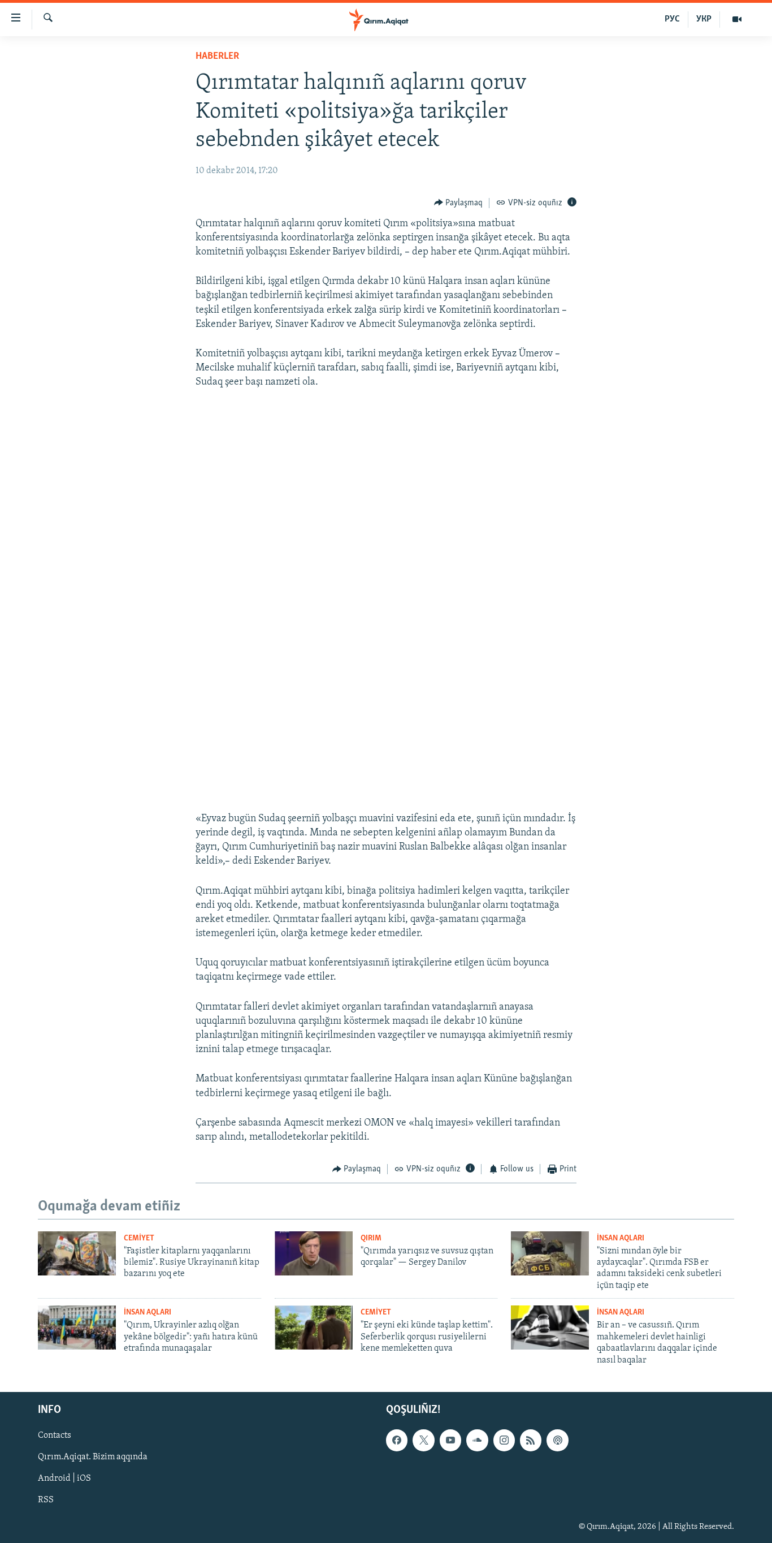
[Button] (458, 203)
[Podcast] (557, 1440)
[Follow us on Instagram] (504, 1440)
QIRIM (371, 1238)
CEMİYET (139, 1238)
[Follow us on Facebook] (396, 1440)
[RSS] (530, 1440)
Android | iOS (64, 1478)
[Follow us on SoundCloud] (477, 1440)
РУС (672, 19)
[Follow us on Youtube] (450, 1440)
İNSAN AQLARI (620, 1238)
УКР (704, 19)
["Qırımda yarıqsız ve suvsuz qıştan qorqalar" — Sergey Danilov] (314, 1253)
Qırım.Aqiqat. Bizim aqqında (93, 1457)
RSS (46, 1500)
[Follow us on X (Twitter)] (423, 1440)
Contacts (54, 1435)
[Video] (737, 19)
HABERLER (217, 56)
